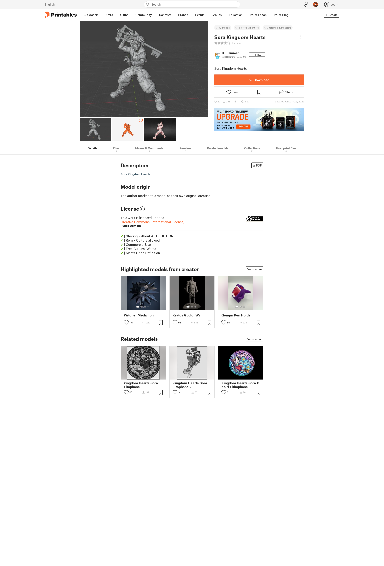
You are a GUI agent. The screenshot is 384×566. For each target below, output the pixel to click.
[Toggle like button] (126, 322)
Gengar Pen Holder (236, 315)
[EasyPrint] (306, 4)
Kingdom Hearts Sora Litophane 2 (190, 385)
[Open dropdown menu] (300, 36)
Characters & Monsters (279, 27)
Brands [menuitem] (183, 15)
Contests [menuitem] (165, 15)
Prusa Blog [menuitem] (281, 15)
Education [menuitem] (236, 15)
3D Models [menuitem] (91, 15)
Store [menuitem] (109, 15)
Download (261, 80)
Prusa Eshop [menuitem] (258, 15)
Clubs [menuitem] (124, 15)
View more (254, 269)
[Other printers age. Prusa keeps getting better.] (259, 119)
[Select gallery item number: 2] (142, 307)
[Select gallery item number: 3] (145, 307)
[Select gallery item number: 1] (137, 307)
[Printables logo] (61, 14)
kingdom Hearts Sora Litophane (141, 385)
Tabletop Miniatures (248, 27)
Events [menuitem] (199, 15)
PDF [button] (259, 165)
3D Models (224, 27)
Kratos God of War (187, 315)
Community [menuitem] (143, 15)
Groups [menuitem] (217, 15)
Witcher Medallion (139, 315)
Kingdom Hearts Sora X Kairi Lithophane (240, 385)
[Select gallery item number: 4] (148, 307)
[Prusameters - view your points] (315, 4)
